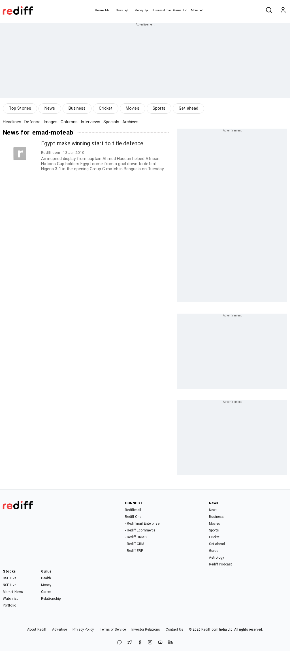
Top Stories (20, 108)
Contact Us (174, 629)
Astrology (216, 557)
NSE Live (9, 585)
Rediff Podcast (220, 564)
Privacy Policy (83, 629)
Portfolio (9, 605)
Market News (13, 592)
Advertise (59, 629)
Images (51, 121)
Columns (69, 121)
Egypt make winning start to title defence (92, 143)
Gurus (177, 10)
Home (99, 10)
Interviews (90, 121)
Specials (111, 121)
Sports (159, 108)
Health (46, 578)
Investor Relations (145, 629)
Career (46, 592)
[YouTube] (160, 642)
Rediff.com (209, 629)
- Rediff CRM (134, 544)
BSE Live (9, 578)
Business (77, 108)
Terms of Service (113, 629)
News (119, 10)
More (194, 10)
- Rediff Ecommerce (140, 530)
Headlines (12, 121)
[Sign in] (283, 10)
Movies (132, 108)
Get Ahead (217, 544)
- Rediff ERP (134, 551)
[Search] (269, 10)
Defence (32, 121)
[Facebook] (140, 642)
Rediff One (133, 517)
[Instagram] (150, 642)
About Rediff (36, 629)
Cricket (105, 108)
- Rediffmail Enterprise (142, 524)
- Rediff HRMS (135, 537)
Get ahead (188, 108)
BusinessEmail (162, 10)
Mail (108, 10)
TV (185, 10)
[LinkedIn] (170, 642)
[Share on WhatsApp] (119, 642)
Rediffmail (133, 510)
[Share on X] (129, 642)
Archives (130, 121)
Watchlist (10, 599)
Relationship (51, 599)
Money (139, 10)
